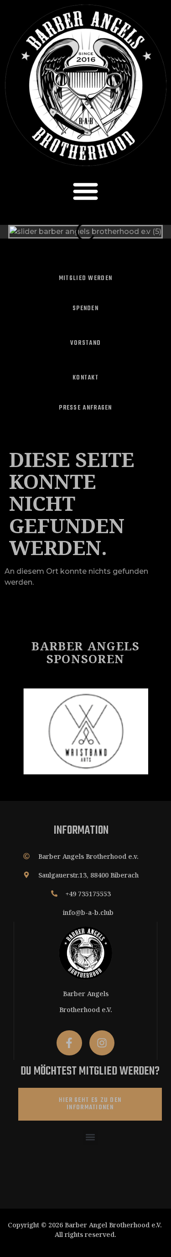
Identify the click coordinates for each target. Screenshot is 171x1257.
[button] (85, 191)
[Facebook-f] (69, 1042)
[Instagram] (101, 1042)
